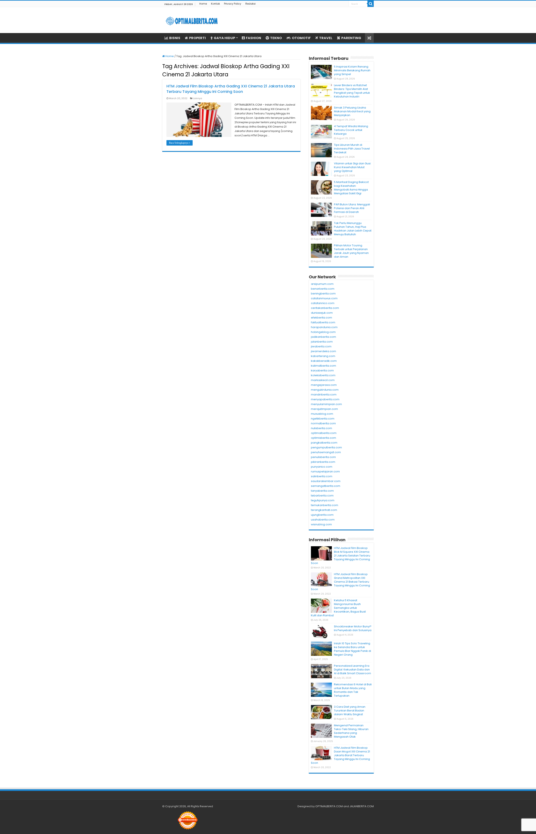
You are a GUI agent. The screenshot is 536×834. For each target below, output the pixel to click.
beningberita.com (323, 293)
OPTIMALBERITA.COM (329, 806)
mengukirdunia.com (325, 390)
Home (203, 3)
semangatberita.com (325, 486)
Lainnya (197, 98)
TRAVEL (325, 38)
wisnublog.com (321, 524)
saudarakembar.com (325, 481)
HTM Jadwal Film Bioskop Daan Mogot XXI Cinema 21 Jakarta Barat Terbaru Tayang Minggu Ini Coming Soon (340, 755)
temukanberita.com (324, 505)
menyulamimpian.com (326, 404)
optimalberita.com (323, 433)
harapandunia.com (324, 327)
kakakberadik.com (324, 361)
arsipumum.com (322, 284)
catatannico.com (322, 303)
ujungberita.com (322, 515)
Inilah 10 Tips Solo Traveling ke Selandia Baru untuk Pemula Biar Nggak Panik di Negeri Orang (352, 649)
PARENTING (351, 38)
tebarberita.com (322, 496)
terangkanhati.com (324, 510)
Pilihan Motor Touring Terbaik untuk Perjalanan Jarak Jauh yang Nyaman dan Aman (351, 251)
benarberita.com (322, 289)
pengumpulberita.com (326, 447)
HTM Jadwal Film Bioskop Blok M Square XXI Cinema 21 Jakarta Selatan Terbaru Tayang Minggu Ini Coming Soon (340, 555)
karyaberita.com (322, 370)
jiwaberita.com (321, 346)
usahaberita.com (323, 520)
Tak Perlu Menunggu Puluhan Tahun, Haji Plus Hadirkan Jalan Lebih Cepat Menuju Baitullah (352, 228)
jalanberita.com (322, 342)
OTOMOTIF (301, 38)
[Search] (370, 4)
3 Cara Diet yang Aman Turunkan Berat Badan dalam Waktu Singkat (349, 710)
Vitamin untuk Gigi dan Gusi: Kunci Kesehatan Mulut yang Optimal (352, 167)
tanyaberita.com (322, 491)
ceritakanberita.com (325, 308)
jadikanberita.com (323, 337)
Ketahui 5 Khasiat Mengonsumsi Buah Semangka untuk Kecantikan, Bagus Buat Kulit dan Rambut (338, 607)
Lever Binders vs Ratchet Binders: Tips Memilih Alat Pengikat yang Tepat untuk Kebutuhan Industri (352, 90)
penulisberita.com (323, 457)
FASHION (253, 38)
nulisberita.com (321, 428)
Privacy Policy (232, 3)
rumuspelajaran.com (325, 471)
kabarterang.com (323, 356)
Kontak (215, 3)
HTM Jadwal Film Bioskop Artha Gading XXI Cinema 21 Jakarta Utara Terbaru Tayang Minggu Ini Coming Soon (230, 88)
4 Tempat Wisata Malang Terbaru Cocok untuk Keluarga (351, 130)
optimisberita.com (323, 438)
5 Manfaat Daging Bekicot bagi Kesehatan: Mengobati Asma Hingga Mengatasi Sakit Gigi (351, 187)
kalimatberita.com (323, 366)
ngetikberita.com (322, 419)
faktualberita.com (323, 322)
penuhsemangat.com (326, 452)
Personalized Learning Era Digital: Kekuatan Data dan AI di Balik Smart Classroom (352, 669)
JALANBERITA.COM (361, 806)
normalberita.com (323, 423)
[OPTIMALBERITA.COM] (191, 20)
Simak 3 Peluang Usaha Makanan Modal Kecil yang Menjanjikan (352, 111)
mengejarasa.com (324, 385)
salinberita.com (321, 476)
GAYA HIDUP (224, 38)
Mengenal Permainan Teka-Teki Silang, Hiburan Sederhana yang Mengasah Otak (351, 731)
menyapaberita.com (325, 399)
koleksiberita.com (323, 375)
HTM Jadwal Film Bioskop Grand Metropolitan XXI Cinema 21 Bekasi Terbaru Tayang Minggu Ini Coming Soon (340, 581)
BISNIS (174, 38)
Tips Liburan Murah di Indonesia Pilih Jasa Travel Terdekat (352, 148)
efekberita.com (321, 318)
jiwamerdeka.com (323, 351)
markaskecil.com (323, 380)
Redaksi (250, 3)
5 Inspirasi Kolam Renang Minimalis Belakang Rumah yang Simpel (352, 70)
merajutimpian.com (324, 409)
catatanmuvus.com (324, 298)
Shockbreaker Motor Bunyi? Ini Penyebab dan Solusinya (352, 628)
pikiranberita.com (323, 462)
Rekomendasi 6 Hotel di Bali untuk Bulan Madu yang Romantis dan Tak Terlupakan (353, 690)
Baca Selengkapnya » (179, 142)
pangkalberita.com (324, 443)
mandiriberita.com (323, 395)
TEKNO (276, 38)
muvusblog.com (322, 414)
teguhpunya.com (322, 500)
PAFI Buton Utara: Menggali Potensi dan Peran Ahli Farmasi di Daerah (352, 208)
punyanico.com (321, 467)
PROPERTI (197, 38)
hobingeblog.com (323, 332)
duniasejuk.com (322, 313)
